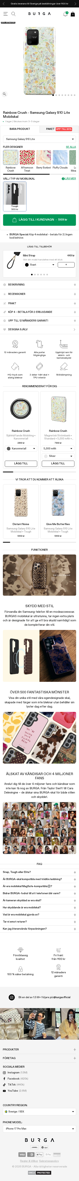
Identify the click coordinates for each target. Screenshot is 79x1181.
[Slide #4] (65, 95)
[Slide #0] (53, 95)
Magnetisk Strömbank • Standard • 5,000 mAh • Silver (58, 437)
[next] (75, 3)
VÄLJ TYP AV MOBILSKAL (19, 178)
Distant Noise (21, 524)
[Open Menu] (5, 14)
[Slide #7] (74, 95)
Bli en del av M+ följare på (44, 997)
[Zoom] (5, 94)
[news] (65, 14)
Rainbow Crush (21, 431)
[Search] (14, 14)
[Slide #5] (68, 95)
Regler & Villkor (29, 1161)
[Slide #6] (71, 95)
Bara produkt (20, 129)
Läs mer (70, 178)
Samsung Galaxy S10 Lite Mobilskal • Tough (21, 530)
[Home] (40, 14)
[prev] (3, 3)
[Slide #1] (56, 95)
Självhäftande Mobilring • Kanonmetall (20, 437)
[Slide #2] (59, 95)
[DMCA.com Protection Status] (39, 1173)
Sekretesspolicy (49, 1161)
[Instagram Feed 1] (39, 1024)
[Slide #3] (62, 95)
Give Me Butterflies (58, 524)
